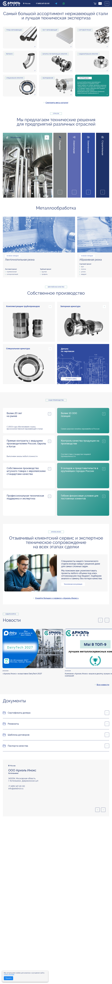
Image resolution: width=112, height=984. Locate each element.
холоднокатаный (12, 274)
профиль (44, 274)
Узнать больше (9, 974)
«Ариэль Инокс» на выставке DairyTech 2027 (22, 674)
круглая (44, 272)
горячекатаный (12, 272)
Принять (8, 978)
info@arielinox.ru (15, 788)
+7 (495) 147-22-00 (42, 3)
